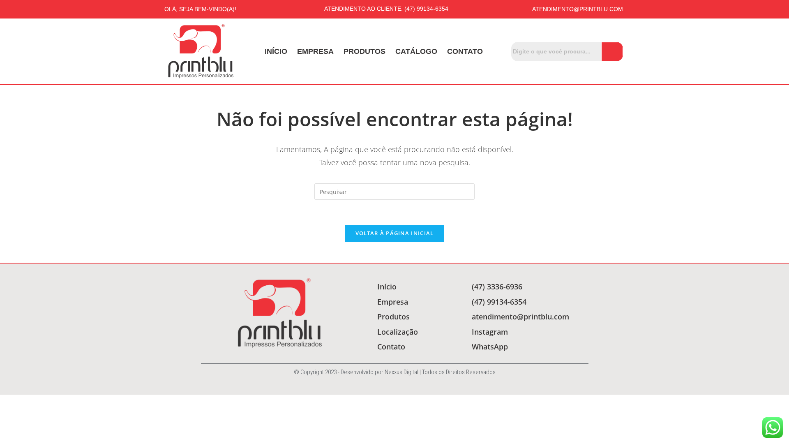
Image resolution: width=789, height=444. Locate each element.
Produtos (364, 51)
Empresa (315, 51)
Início (276, 51)
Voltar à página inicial (394, 233)
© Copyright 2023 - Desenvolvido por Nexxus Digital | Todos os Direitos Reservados (395, 372)
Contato (465, 51)
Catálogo (416, 51)
